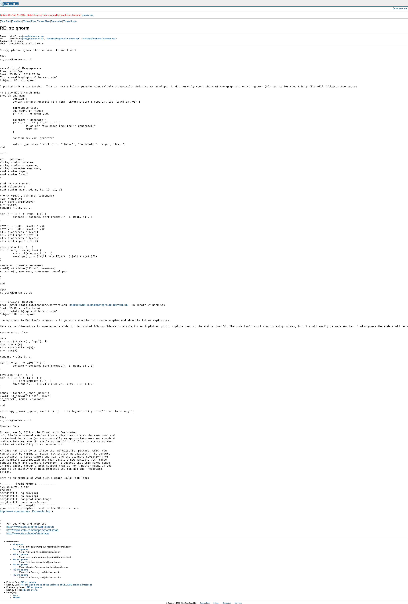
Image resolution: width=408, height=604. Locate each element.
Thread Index (70, 21)
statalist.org (87, 15)
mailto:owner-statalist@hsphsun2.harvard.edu (99, 304)
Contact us (227, 603)
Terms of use (205, 603)
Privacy (216, 603)
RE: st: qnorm (20, 554)
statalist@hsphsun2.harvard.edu (63, 38)
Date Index (56, 21)
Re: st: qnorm (20, 549)
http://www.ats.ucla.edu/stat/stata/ (27, 533)
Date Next (17, 21)
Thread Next (43, 21)
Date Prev (6, 21)
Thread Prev (29, 21)
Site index (238, 603)
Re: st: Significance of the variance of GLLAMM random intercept (56, 584)
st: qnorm (18, 544)
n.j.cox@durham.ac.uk (31, 36)
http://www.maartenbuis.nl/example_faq (25, 511)
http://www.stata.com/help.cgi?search (30, 526)
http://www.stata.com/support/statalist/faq (32, 530)
